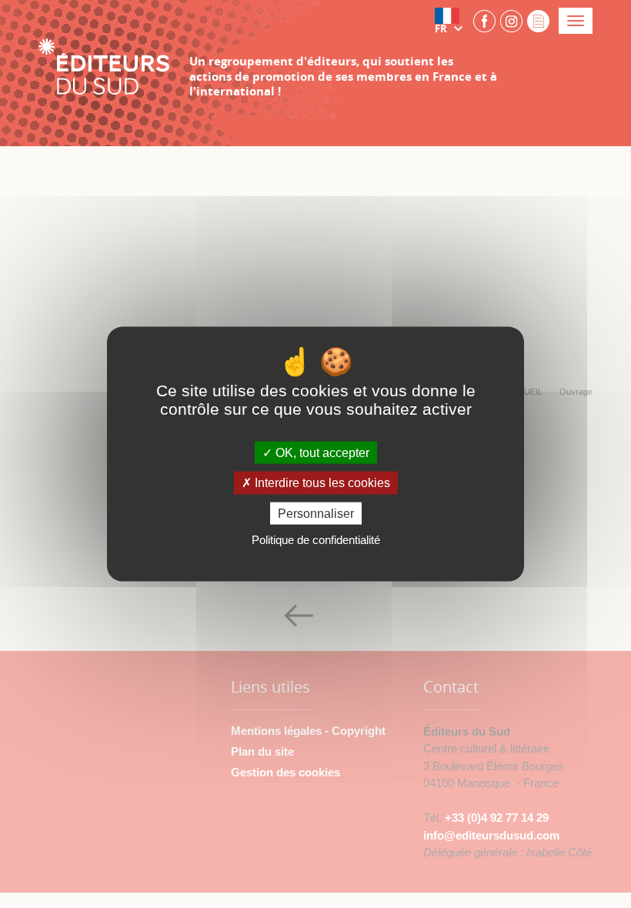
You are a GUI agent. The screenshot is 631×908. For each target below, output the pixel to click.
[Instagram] (511, 20)
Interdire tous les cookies (321, 482)
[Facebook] (484, 20)
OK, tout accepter (320, 452)
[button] (452, 21)
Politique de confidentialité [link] (316, 539)
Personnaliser (316, 512)
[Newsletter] (538, 20)
